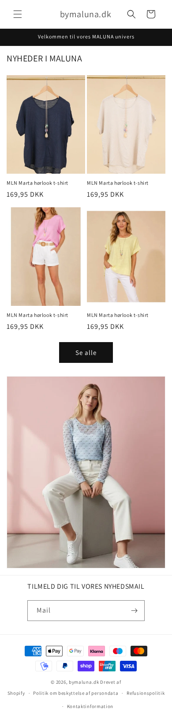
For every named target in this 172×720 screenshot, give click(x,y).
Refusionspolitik (146, 693)
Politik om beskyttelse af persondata (75, 693)
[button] (17, 14)
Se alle (86, 352)
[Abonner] (134, 610)
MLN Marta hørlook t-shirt (37, 182)
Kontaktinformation (90, 706)
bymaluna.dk (84, 682)
